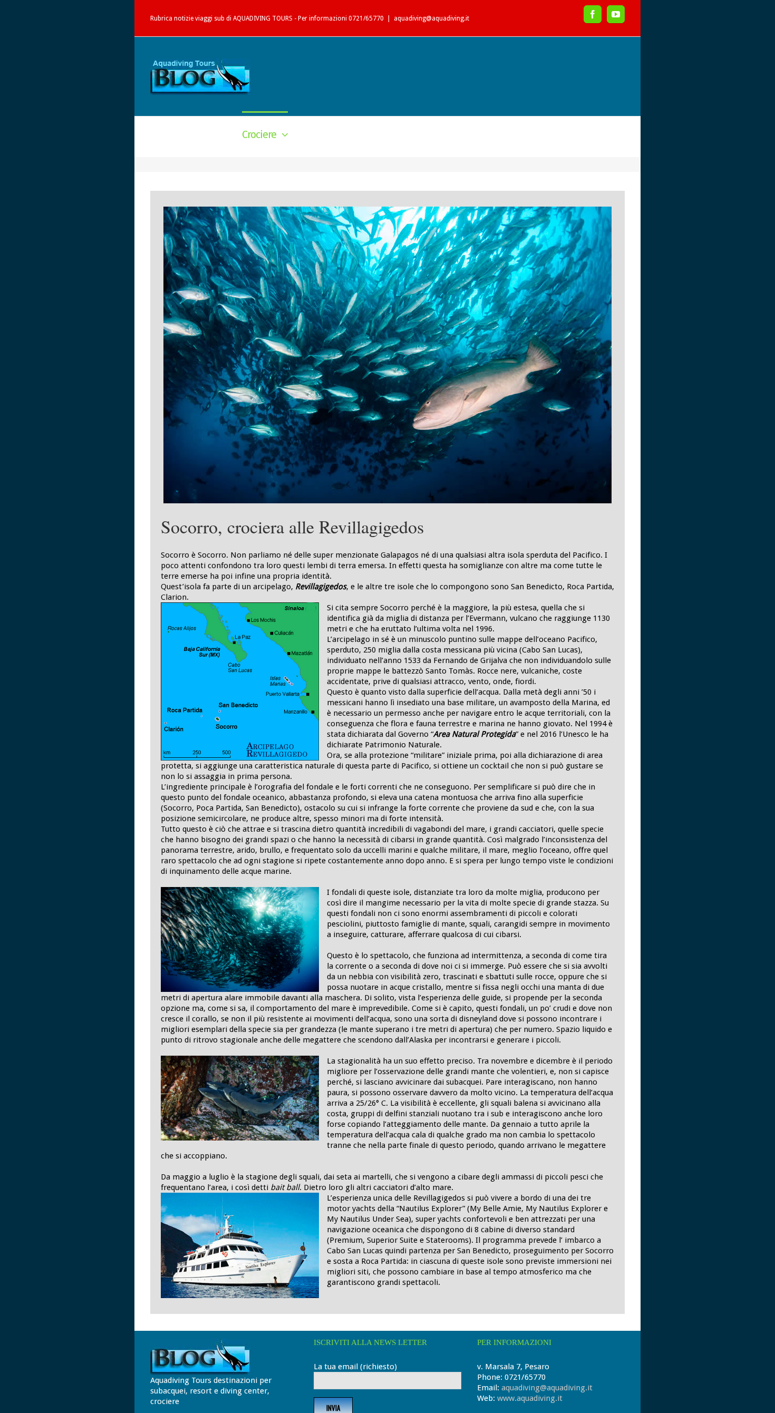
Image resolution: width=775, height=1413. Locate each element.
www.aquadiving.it (530, 1398)
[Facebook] (593, 14)
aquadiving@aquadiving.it (431, 18)
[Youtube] (616, 14)
